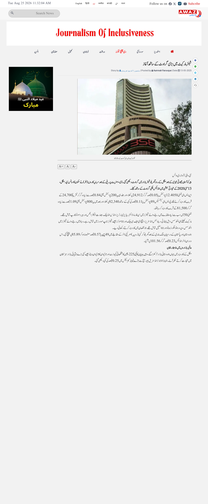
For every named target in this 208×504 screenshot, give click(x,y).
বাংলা (123, 3)
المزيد (36, 52)
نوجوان (86, 52)
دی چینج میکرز (121, 52)
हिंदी (87, 3)
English (79, 3)
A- (74, 166)
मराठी (109, 3)
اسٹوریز (157, 52)
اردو (94, 3)
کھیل (70, 52)
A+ (61, 166)
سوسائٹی (140, 52)
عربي (117, 3)
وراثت (102, 52)
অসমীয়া (101, 3)
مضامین (54, 52)
